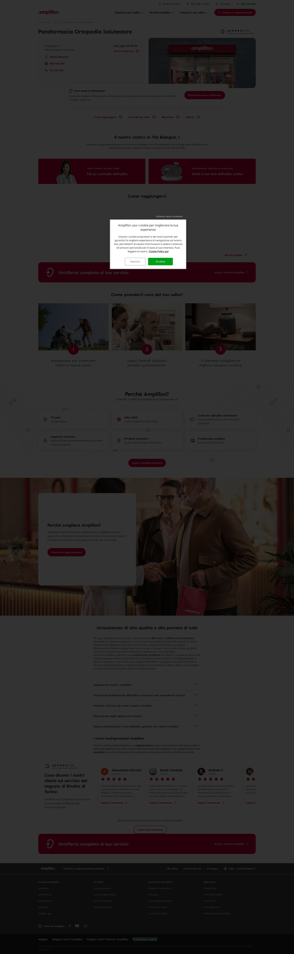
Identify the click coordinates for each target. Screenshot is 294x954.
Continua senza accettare (169, 216)
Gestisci (135, 261)
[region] (148, 244)
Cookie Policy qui (158, 251)
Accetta (160, 261)
